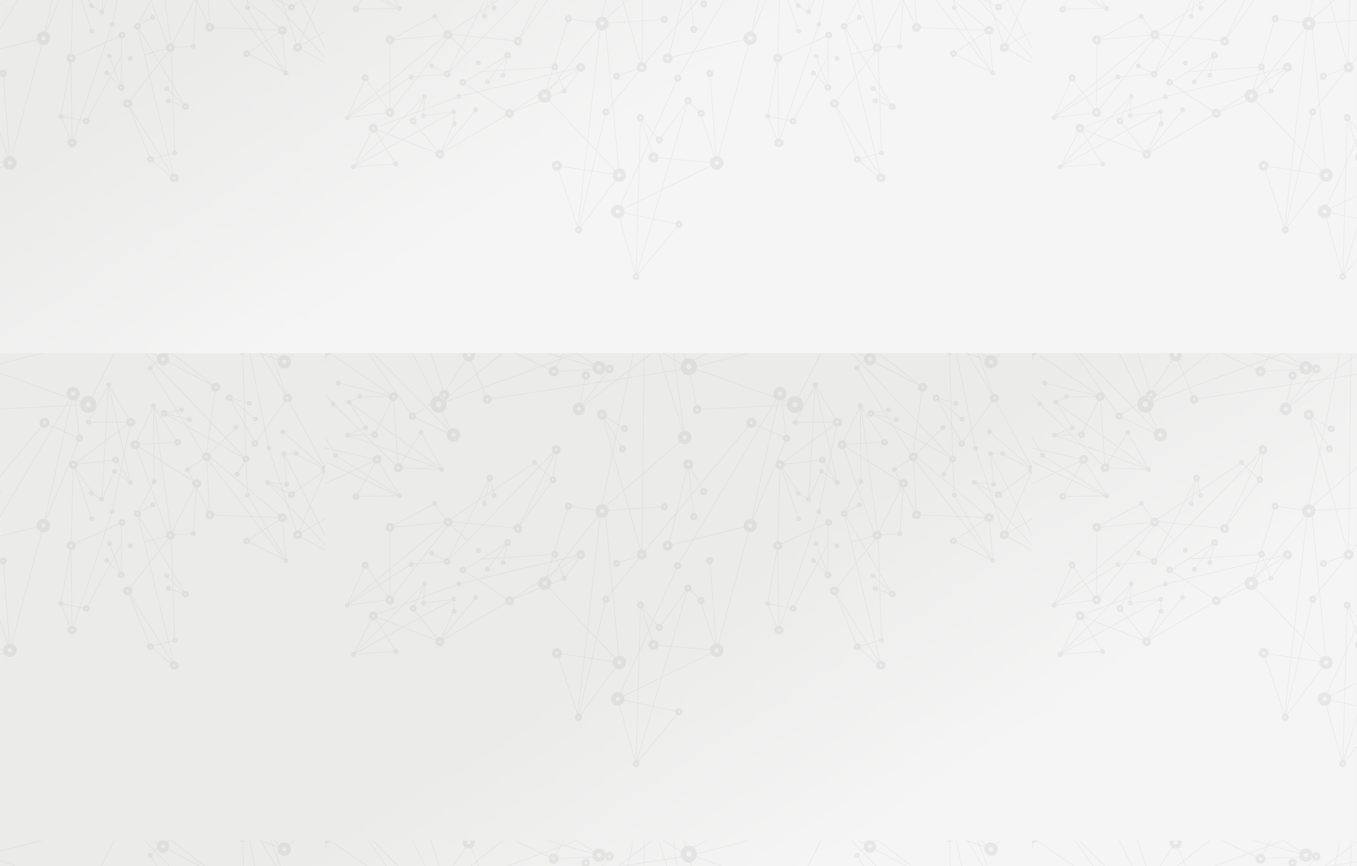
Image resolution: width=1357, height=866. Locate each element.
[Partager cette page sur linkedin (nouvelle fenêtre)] (732, 180)
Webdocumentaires (543, 192)
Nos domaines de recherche (603, 15)
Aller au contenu (748, 36)
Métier (624, 121)
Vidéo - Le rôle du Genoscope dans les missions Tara (664, 437)
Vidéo (605, 121)
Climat (685, 121)
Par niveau (532, 135)
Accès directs (788, 15)
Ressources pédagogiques (615, 92)
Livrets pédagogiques (545, 232)
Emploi (756, 15)
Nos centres (727, 15)
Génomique (647, 474)
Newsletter (814, 92)
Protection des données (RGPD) (595, 790)
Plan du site (724, 790)
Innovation (657, 15)
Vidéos (530, 169)
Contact (784, 83)
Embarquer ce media (806, 351)
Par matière (534, 123)
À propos (551, 15)
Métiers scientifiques (761, 92)
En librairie (534, 277)
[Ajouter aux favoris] (646, 162)
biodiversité (764, 474)
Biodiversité (742, 121)
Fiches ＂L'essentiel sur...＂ (552, 221)
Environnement (710, 121)
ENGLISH (835, 15)
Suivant (829, 745)
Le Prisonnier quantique (876, 82)
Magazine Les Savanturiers (551, 244)
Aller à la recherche (826, 36)
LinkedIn (808, 790)
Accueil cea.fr (817, 83)
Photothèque (712, 83)
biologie (672, 474)
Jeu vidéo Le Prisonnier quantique (547, 207)
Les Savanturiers (655, 121)
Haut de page (1277, 748)
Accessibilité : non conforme (671, 790)
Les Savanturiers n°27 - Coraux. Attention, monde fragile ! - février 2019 (683, 423)
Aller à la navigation (785, 36)
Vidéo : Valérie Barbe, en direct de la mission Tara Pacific (669, 430)
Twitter (783, 790)
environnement (701, 474)
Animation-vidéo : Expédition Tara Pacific (652, 444)
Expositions (535, 266)
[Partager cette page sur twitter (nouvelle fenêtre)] (642, 180)
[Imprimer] (610, 162)
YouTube (800, 790)
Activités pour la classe (692, 92)
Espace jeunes (751, 83)
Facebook (776, 790)
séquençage (734, 474)
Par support (636, 108)
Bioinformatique (774, 121)
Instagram (792, 790)
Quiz (528, 180)
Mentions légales (532, 790)
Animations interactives (547, 158)
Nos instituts (691, 15)
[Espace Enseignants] (583, 63)
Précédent (617, 745)
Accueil (551, 108)
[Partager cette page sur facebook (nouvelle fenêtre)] (714, 165)
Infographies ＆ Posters (547, 254)
